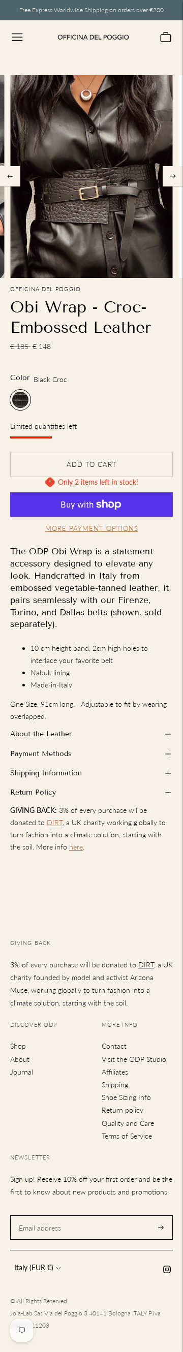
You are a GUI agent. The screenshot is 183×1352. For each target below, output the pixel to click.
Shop (18, 1046)
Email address (38, 1215)
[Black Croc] (20, 400)
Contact (114, 1046)
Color (19, 377)
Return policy (122, 1110)
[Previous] (10, 176)
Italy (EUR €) (33, 1267)
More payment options (91, 528)
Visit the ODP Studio (134, 1059)
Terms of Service (127, 1135)
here (76, 846)
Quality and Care (128, 1123)
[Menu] (17, 37)
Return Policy (33, 792)
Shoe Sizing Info (126, 1097)
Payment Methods (41, 753)
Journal (21, 1071)
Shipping (115, 1084)
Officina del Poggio (45, 289)
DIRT (55, 822)
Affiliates (115, 1071)
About (19, 1059)
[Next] (173, 176)
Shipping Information (46, 773)
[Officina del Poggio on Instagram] (167, 1270)
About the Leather (41, 734)
